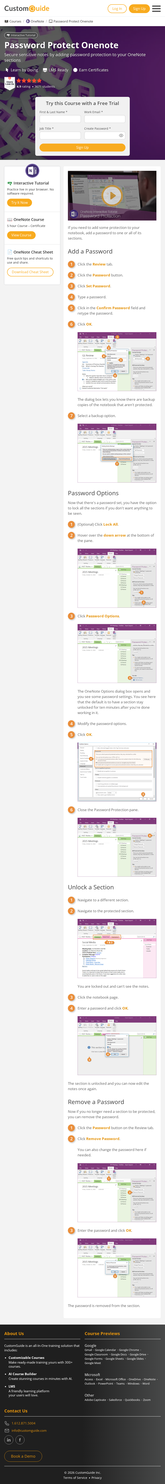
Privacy (97, 1478)
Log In (117, 8)
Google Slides (135, 1359)
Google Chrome (129, 1350)
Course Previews (102, 1333)
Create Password (97, 128)
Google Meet (93, 1363)
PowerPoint (105, 1383)
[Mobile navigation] (156, 9)
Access (89, 1379)
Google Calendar (105, 1350)
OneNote (37, 21)
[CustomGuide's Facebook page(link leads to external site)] (19, 1439)
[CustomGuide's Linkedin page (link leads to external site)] (8, 1439)
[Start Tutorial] (112, 196)
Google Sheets (114, 1359)
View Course (21, 235)
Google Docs (119, 1354)
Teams (120, 1383)
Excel (99, 1379)
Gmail (88, 1350)
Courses (15, 21)
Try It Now (19, 202)
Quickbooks (132, 1400)
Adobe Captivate (95, 1400)
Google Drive (138, 1354)
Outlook (90, 1383)
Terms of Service (75, 1478)
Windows (133, 1383)
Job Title (47, 128)
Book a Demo (23, 1456)
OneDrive (135, 1379)
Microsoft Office (115, 1379)
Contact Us (16, 1411)
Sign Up (139, 8)
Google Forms (93, 1359)
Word (146, 1383)
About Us (14, 1333)
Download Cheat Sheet (30, 272)
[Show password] (121, 135)
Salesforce (115, 1400)
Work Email (93, 112)
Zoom (147, 1400)
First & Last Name (53, 112)
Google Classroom (96, 1354)
